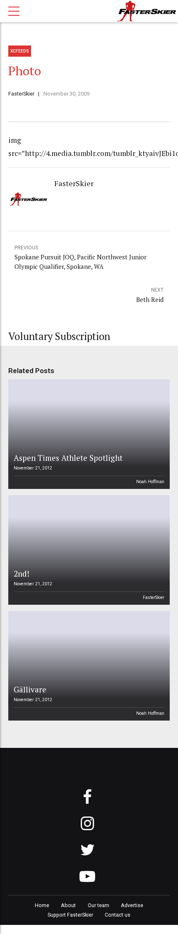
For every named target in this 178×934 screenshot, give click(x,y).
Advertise (132, 905)
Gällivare (30, 689)
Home (42, 905)
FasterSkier (21, 94)
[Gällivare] (87, 666)
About (68, 905)
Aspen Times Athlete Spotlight (68, 458)
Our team (98, 905)
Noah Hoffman (150, 481)
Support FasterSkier (70, 915)
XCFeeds (19, 51)
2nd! (21, 573)
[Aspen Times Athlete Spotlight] (87, 434)
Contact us (117, 915)
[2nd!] (87, 550)
